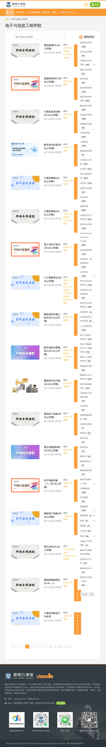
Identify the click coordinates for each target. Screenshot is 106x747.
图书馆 (83, 456)
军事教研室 (85, 488)
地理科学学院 (86, 123)
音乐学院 (84, 197)
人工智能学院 (86, 326)
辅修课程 (84, 515)
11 (65, 646)
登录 (96, 4)
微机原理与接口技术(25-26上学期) (52, 318)
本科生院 (84, 447)
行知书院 (84, 406)
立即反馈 (62, 703)
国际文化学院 (86, 69)
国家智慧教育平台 (17, 730)
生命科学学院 (86, 114)
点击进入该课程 (77, 590)
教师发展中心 (86, 461)
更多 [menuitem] (54, 12)
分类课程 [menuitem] (20, 12)
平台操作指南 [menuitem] (34, 12)
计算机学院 (85, 132)
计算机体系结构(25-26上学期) (52, 113)
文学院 (83, 168)
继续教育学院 (86, 150)
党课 (82, 520)
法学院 (83, 183)
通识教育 (84, 506)
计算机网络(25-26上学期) (52, 179)
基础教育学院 (86, 366)
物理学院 (84, 206)
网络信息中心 (86, 568)
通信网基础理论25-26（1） (52, 581)
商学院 (83, 433)
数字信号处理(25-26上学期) (53, 146)
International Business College (86, 237)
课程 (7, 19)
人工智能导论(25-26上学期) (53, 279)
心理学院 (84, 141)
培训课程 (84, 497)
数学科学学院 (86, 105)
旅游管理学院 (86, 87)
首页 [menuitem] (11, 12)
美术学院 (84, 78)
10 (60, 646)
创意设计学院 (86, 424)
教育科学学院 (86, 42)
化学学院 (84, 272)
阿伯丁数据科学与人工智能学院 (86, 348)
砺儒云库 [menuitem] (46, 12)
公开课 (83, 531)
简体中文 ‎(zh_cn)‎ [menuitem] (68, 12)
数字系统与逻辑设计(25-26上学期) (52, 351)
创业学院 (84, 312)
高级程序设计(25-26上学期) (53, 80)
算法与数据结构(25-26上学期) (52, 448)
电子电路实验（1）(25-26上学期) (52, 484)
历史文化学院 (86, 51)
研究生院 (84, 438)
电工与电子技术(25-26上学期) (52, 246)
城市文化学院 (86, 224)
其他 (82, 536)
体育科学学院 (86, 188)
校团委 (83, 525)
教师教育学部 (86, 470)
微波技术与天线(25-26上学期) (52, 382)
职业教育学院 (86, 250)
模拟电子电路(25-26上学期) (53, 415)
